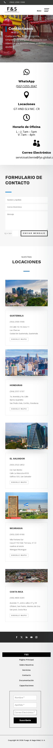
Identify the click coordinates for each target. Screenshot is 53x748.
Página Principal (26, 660)
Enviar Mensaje (34, 233)
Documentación (26, 680)
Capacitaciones (26, 685)
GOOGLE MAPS (19, 339)
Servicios (26, 670)
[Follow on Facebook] (17, 637)
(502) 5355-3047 (26, 86)
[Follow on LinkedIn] (26, 637)
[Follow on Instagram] (36, 637)
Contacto (26, 675)
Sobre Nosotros (26, 665)
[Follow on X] (22, 637)
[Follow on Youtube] (31, 637)
